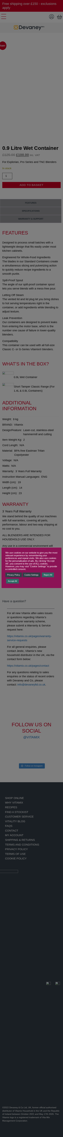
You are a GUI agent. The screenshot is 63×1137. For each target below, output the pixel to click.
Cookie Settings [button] (31, 575)
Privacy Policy (13, 575)
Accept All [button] (12, 581)
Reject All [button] (48, 575)
